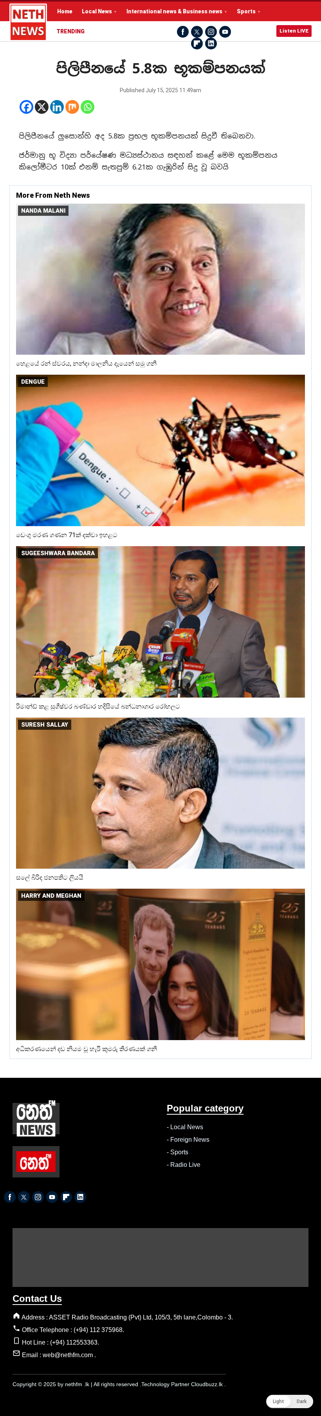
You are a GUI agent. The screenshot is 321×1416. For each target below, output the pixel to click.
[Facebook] (26, 107)
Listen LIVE (294, 31)
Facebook (183, 32)
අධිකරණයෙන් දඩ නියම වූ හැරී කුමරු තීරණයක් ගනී (86, 1049)
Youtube (225, 32)
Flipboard (197, 43)
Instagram (211, 32)
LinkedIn (211, 43)
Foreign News (189, 1139)
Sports (246, 11)
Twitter (197, 32)
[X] (42, 107)
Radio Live (185, 1164)
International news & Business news (174, 11)
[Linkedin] (57, 107)
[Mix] (72, 107)
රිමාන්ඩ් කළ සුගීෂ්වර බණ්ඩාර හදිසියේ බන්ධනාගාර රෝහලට (98, 706)
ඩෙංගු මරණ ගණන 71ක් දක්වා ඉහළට (66, 535)
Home (64, 11)
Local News (97, 11)
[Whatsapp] (87, 107)
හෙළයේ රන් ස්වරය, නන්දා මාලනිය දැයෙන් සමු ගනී (86, 363)
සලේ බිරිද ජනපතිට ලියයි (49, 877)
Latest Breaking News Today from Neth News (28, 22)
